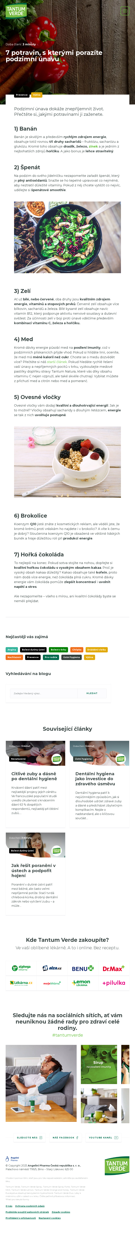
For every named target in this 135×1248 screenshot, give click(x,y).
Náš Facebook (63, 1137)
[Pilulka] (113, 983)
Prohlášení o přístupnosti (21, 1218)
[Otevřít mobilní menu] (125, 11)
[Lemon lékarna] (83, 983)
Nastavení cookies (50, 1218)
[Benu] (83, 968)
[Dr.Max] (113, 968)
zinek (94, 146)
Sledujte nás (27, 1137)
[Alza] (52, 968)
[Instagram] (41, 1083)
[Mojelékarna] (52, 983)
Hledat (92, 693)
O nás (9, 1206)
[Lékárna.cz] (21, 983)
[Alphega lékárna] (21, 968)
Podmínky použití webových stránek (27, 1212)
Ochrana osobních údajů (29, 1206)
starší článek (57, 362)
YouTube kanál (100, 1137)
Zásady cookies (61, 1212)
